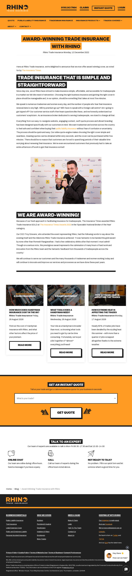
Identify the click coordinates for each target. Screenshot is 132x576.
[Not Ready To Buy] (91, 453)
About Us (71, 535)
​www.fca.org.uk (68, 567)
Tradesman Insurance (61, 21)
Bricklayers (41, 535)
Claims (84, 8)
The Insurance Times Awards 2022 (55, 225)
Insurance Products (87, 21)
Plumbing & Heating (44, 524)
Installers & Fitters (43, 532)
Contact (24, 26)
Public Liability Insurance (32, 21)
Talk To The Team (74, 528)
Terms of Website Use (38, 553)
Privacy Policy (11, 553)
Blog (16, 489)
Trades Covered (112, 21)
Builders (40, 520)
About (11, 26)
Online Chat (15, 460)
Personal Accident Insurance (16, 535)
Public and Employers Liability (16, 532)
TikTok (101, 539)
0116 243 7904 (69, 8)
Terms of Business (55, 553)
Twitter (115, 535)
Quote (11, 21)
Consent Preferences (72, 553)
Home (9, 489)
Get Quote (66, 412)
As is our (105, 524)
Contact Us (72, 532)
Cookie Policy (23, 553)
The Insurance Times (31, 70)
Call (51, 460)
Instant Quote (103, 8)
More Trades (41, 539)
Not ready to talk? (100, 460)
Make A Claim (73, 520)
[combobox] (64, 398)
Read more (25, 345)
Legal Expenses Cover (14, 528)
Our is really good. (109, 520)
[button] (115, 398)
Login (121, 8)
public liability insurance (66, 128)
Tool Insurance (11, 524)
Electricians (41, 528)
